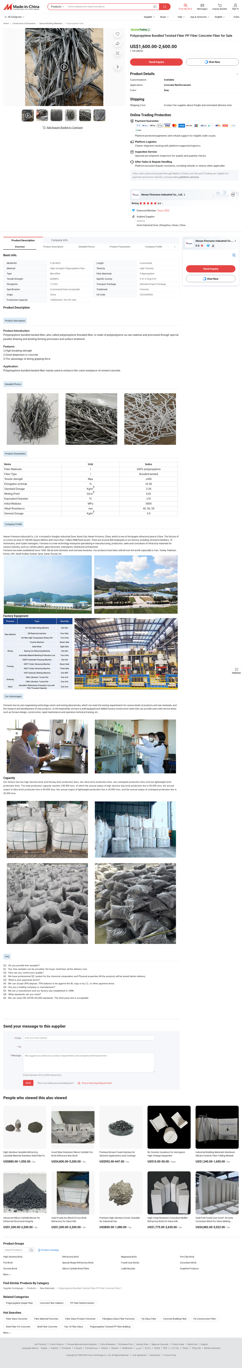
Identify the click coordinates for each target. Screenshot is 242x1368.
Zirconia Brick (10, 1268)
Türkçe (185, 1348)
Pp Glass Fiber (149, 1318)
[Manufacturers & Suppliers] (21, 6)
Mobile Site (192, 1344)
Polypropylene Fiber (74, 23)
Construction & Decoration (24, 23)
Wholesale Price (126, 1344)
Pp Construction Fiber (205, 1318)
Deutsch (115, 1348)
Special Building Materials (50, 23)
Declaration (155, 1355)
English (44, 1348)
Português (66, 1348)
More (6, 1332)
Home (6, 23)
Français (78, 1348)
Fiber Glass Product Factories (80, 1318)
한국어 (148, 1348)
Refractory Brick (70, 1256)
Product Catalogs (49, 1249)
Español (54, 1348)
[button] (168, 247)
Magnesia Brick (129, 1256)
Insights (204, 1344)
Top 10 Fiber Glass (73, 1326)
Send (28, 1082)
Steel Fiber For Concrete (18, 1326)
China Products (57, 1344)
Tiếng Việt (196, 1348)
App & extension (198, 16)
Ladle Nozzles (128, 1268)
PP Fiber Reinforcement (82, 1302)
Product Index (178, 1344)
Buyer (163, 16)
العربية (138, 1348)
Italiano (104, 1348)
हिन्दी (165, 1348)
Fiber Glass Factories (16, 1318)
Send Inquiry (156, 62)
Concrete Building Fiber (175, 1318)
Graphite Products (189, 1268)
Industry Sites (142, 1344)
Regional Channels (160, 1344)
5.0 (198, 245)
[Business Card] (233, 255)
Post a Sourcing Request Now (95, 1083)
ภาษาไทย (175, 1348)
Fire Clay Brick (187, 1256)
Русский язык (91, 1348)
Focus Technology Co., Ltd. (99, 1355)
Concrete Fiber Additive (51, 1302)
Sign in (235, 8)
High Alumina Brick (13, 1256)
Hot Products (40, 1344)
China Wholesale (107, 1344)
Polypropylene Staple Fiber (19, 1302)
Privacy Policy (170, 1355)
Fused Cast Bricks (130, 1262)
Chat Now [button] (214, 62)
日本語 (157, 1348)
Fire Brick (8, 1262)
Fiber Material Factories (46, 1318)
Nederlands (127, 1348)
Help (180, 16)
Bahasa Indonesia (212, 1348)
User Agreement (139, 1355)
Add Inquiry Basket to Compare (65, 127)
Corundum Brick (188, 1262)
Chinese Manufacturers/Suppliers (82, 1344)
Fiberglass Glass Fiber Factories (118, 1318)
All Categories (15, 16)
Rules (236, 16)
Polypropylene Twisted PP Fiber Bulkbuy (110, 1326)
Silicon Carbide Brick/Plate (75, 1268)
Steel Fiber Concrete (47, 1326)
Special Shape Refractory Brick (77, 1262)
